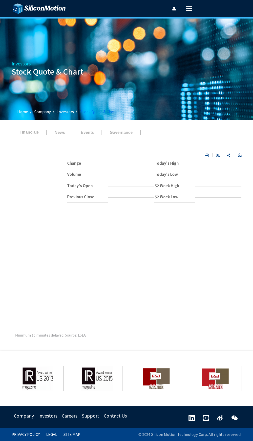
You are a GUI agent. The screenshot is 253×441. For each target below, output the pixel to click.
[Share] (228, 155)
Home (22, 111)
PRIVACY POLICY (26, 434)
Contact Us (115, 415)
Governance (121, 132)
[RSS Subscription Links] (218, 155)
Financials (29, 132)
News (60, 132)
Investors (65, 111)
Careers (69, 415)
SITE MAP (71, 434)
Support (90, 415)
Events (87, 132)
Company (24, 415)
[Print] (207, 155)
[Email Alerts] (237, 155)
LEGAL (51, 434)
